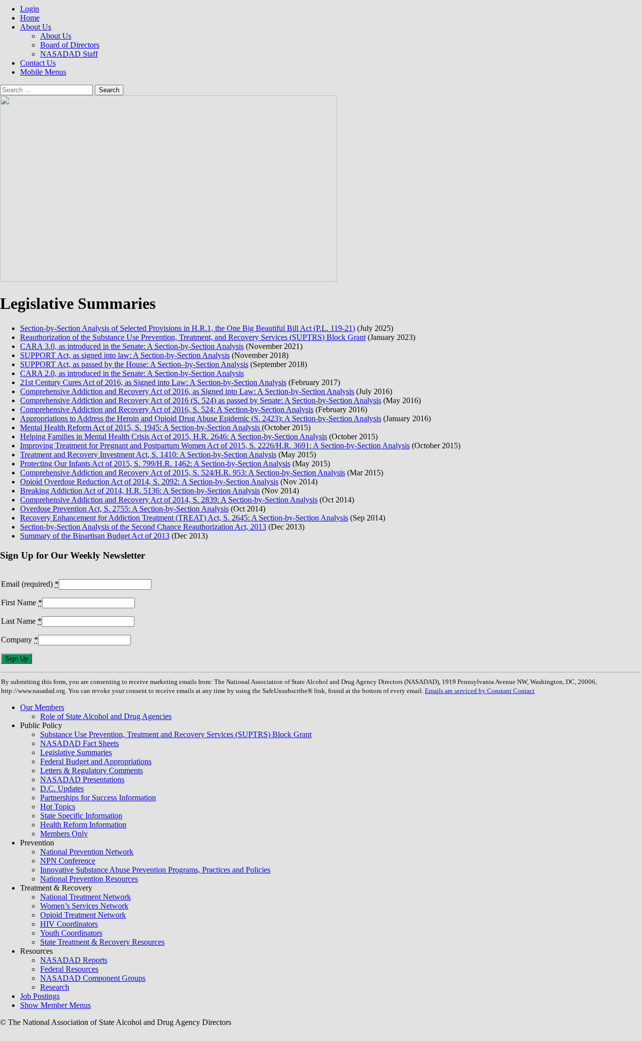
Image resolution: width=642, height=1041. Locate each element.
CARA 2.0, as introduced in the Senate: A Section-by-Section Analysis (132, 373)
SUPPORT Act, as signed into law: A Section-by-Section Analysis (125, 355)
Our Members (42, 707)
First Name (21, 602)
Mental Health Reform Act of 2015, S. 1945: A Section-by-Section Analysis (141, 427)
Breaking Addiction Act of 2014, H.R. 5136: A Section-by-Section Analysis (140, 490)
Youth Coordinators (71, 933)
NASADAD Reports (73, 960)
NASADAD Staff (69, 54)
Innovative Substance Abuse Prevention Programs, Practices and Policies (155, 869)
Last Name (21, 621)
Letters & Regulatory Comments (91, 770)
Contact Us (38, 63)
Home (30, 18)
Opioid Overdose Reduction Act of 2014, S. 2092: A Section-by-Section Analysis (149, 481)
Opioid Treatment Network (83, 915)
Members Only (64, 833)
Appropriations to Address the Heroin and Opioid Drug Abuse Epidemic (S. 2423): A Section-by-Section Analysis (200, 418)
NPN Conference (67, 860)
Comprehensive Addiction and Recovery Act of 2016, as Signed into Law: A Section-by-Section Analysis (187, 391)
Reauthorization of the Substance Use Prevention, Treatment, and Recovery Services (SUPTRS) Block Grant (193, 337)
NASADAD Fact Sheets (79, 743)
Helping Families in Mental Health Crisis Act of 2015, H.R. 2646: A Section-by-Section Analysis (173, 436)
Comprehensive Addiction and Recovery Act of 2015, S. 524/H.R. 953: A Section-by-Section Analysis (182, 472)
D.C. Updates (62, 788)
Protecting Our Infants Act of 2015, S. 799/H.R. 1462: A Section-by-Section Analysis (155, 463)
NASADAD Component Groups (92, 978)
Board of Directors (69, 45)
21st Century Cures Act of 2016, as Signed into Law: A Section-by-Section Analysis (153, 382)
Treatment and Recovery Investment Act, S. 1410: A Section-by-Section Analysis (148, 454)
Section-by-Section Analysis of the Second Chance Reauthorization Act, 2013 (143, 527)
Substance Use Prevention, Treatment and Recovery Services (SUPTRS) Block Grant (175, 734)
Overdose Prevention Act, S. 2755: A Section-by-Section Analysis (124, 508)
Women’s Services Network (84, 906)
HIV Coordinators (69, 924)
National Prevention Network (86, 851)
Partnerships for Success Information (98, 797)
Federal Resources (69, 969)
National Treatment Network (85, 897)
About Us (35, 27)
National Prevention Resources (89, 879)
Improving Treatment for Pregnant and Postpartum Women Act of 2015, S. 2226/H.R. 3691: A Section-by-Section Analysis (215, 445)
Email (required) (30, 584)
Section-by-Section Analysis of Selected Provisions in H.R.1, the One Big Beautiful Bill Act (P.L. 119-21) (187, 328)
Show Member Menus (55, 1005)
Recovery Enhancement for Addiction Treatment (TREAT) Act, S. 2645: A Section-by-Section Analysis (184, 517)
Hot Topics (57, 806)
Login (29, 9)
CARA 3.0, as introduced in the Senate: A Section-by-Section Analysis (132, 346)
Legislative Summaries (76, 752)
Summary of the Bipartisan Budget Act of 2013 (95, 536)
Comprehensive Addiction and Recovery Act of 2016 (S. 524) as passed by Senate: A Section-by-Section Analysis (200, 400)
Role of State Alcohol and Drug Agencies (106, 716)
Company (19, 639)
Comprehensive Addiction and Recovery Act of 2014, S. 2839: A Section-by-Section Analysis (168, 499)
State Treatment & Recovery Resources (102, 942)
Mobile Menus (43, 72)
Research (54, 987)
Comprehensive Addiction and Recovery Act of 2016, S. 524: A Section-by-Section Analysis (166, 409)
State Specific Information (81, 815)
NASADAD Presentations (82, 779)
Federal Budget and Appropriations (95, 761)
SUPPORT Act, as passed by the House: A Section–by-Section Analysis (134, 364)
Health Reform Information (83, 824)
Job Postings (40, 996)
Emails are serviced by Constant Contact (480, 691)
